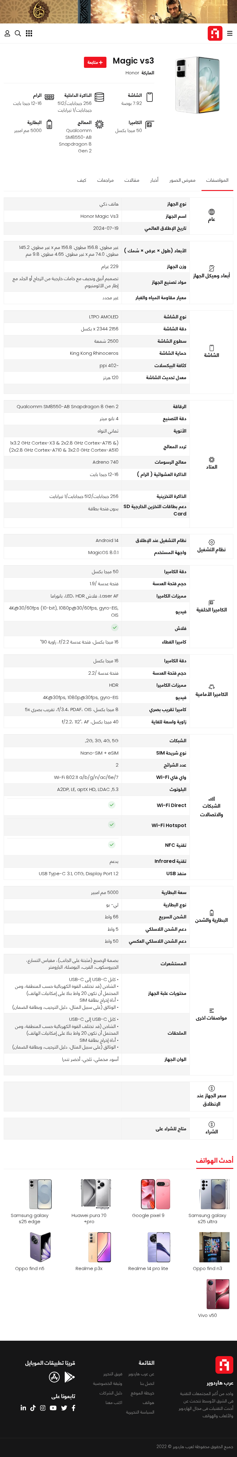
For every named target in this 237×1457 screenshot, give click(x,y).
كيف (81, 180)
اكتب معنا (114, 1402)
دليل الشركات (111, 1393)
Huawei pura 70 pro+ (89, 1218)
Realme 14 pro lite (148, 1268)
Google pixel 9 (148, 1215)
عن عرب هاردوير (141, 1374)
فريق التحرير (112, 1374)
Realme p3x (89, 1268)
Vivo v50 (207, 1315)
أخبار (154, 180)
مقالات (132, 180)
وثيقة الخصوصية (107, 1383)
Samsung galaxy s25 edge (29, 1218)
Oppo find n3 (207, 1268)
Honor (132, 72)
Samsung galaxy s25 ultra (207, 1218)
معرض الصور (182, 180)
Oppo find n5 (29, 1268)
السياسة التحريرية (140, 1412)
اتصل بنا (147, 1383)
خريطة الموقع (142, 1393)
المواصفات (217, 180)
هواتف (148, 1402)
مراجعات (106, 180)
